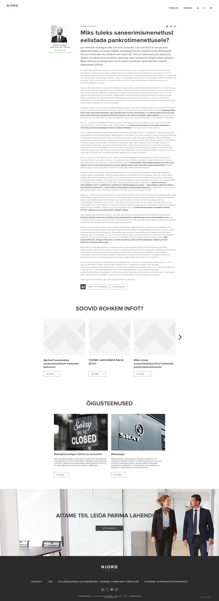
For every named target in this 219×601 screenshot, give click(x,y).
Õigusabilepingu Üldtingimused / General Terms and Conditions (98, 581)
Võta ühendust (109, 528)
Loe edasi (50, 374)
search (204, 8)
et (175, 26)
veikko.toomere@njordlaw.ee (60, 52)
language (198, 8)
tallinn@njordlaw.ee (135, 596)
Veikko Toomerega (126, 279)
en (171, 26)
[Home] (12, 6)
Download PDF (118, 287)
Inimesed (188, 8)
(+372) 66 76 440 (60, 50)
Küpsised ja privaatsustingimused (166, 581)
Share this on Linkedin (97, 287)
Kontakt (36, 581)
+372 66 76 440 (113, 597)
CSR (50, 581)
